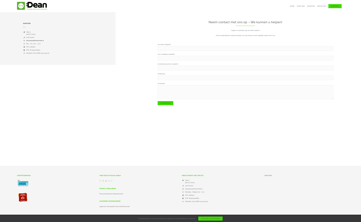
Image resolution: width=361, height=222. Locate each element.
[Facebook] (100, 181)
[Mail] (109, 181)
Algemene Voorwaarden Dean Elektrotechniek (114, 206)
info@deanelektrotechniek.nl (35, 40)
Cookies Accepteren (210, 218)
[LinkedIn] (106, 181)
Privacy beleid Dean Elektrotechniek (111, 194)
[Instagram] (103, 181)
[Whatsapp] (111, 181)
